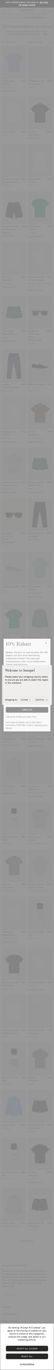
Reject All (27, 1356)
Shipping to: (11, 699)
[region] (27, 1346)
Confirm (39, 699)
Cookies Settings (27, 1364)
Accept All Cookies (27, 1349)
